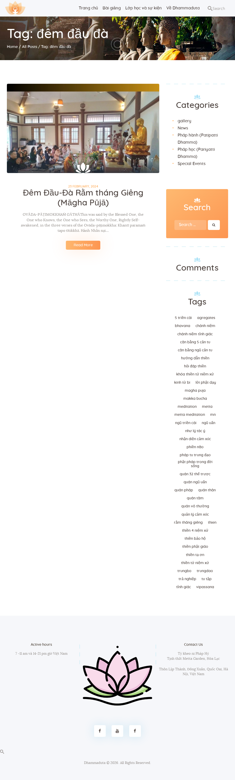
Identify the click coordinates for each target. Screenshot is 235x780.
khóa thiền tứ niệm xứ (195, 374)
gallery (184, 121)
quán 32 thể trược (195, 474)
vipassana (205, 587)
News (183, 128)
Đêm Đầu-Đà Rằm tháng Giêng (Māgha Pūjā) (83, 198)
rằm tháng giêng (188, 522)
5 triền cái (183, 318)
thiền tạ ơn (195, 555)
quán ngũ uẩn (195, 482)
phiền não (195, 447)
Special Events (192, 164)
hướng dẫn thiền (195, 358)
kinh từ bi (182, 382)
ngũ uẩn (208, 423)
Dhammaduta (95, 763)
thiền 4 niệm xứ (195, 530)
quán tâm (195, 498)
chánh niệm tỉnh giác (195, 334)
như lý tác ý (195, 431)
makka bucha (195, 398)
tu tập (206, 579)
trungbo (184, 571)
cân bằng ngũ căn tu (195, 350)
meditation (187, 406)
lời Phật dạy (206, 382)
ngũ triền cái (185, 423)
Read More (83, 245)
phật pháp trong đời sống (195, 464)
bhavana (182, 326)
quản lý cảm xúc (195, 514)
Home (12, 47)
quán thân (207, 490)
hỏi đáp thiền (195, 366)
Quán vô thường (195, 506)
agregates (206, 318)
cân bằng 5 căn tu (195, 342)
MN (213, 415)
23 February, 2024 (83, 186)
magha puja (195, 390)
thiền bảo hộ (195, 538)
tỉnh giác (183, 587)
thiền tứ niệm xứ (195, 563)
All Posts (29, 47)
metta (207, 406)
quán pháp (183, 490)
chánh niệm (205, 326)
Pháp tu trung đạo (195, 455)
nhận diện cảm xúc (195, 439)
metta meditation (189, 415)
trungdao (205, 571)
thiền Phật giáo (195, 546)
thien (212, 522)
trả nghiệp (187, 579)
